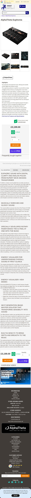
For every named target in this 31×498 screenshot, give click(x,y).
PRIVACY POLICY (15, 463)
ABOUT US (15, 394)
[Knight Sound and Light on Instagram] (18, 482)
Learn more (24, 493)
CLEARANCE (15, 448)
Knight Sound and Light (16, 487)
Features (15, 170)
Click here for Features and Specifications (13, 116)
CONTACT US (15, 395)
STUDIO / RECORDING (15, 442)
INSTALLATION (15, 451)
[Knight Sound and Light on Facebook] (12, 482)
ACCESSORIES (15, 446)
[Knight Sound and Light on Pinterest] (15, 482)
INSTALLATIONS (16, 398)
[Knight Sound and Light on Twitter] (9, 482)
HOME (15, 392)
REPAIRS (15, 397)
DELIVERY (15, 458)
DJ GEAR (15, 438)
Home (3, 15)
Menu (23, 6)
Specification (25, 170)
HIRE (15, 449)
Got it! (15, 495)
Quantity (13, 137)
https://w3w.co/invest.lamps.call (15, 421)
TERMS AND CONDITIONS (15, 461)
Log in (17, 1)
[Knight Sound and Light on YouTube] (22, 482)
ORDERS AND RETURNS (15, 460)
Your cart (26, 1)
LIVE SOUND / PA (15, 440)
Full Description (5, 170)
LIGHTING (15, 445)
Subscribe (25, 475)
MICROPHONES (15, 443)
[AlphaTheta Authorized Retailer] (15, 432)
